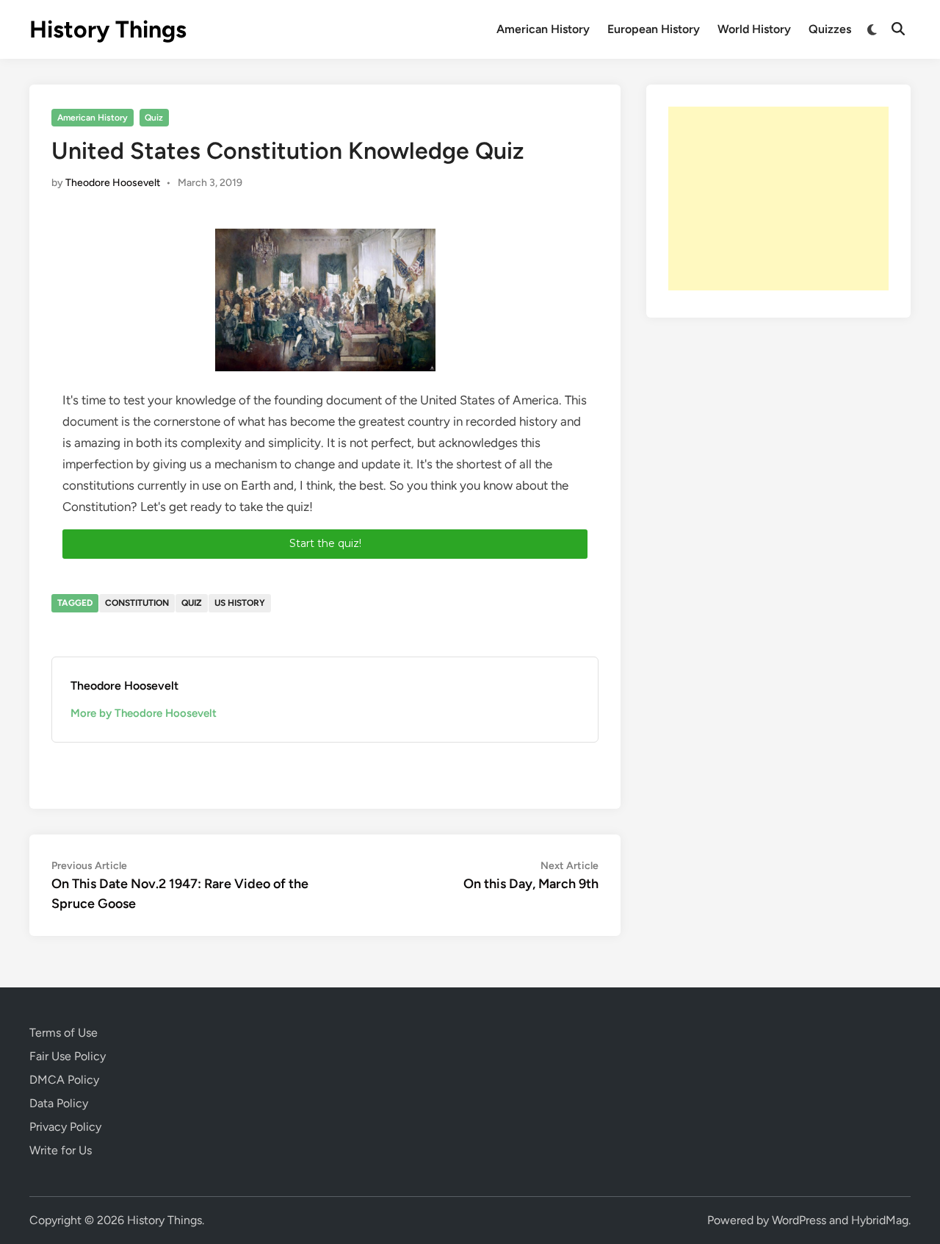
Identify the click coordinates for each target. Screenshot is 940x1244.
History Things (108, 29)
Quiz (154, 117)
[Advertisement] (778, 198)
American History (543, 29)
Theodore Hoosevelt (112, 182)
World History (754, 29)
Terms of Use (63, 1033)
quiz (191, 603)
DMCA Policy (64, 1080)
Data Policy (58, 1103)
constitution (137, 603)
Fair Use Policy (67, 1056)
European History (653, 29)
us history (239, 603)
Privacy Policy (65, 1127)
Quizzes (830, 29)
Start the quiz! (325, 543)
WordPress (799, 1220)
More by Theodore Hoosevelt (143, 713)
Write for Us (60, 1150)
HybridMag (879, 1220)
